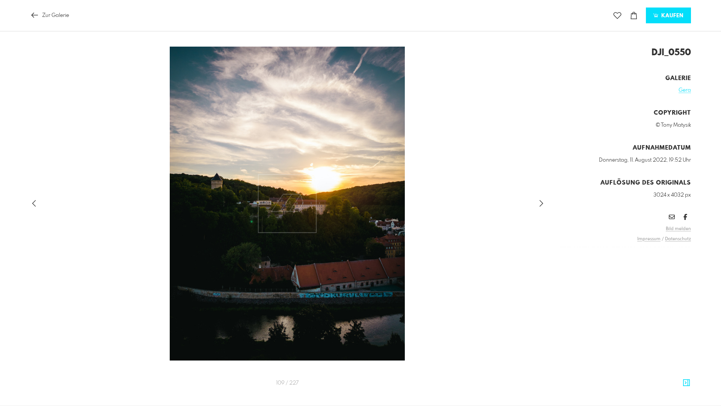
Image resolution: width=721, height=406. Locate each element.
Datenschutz (678, 239)
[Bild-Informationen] (686, 383)
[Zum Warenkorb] (633, 16)
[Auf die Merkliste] (617, 16)
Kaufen (671, 15)
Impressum (649, 239)
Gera (685, 90)
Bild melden (678, 229)
